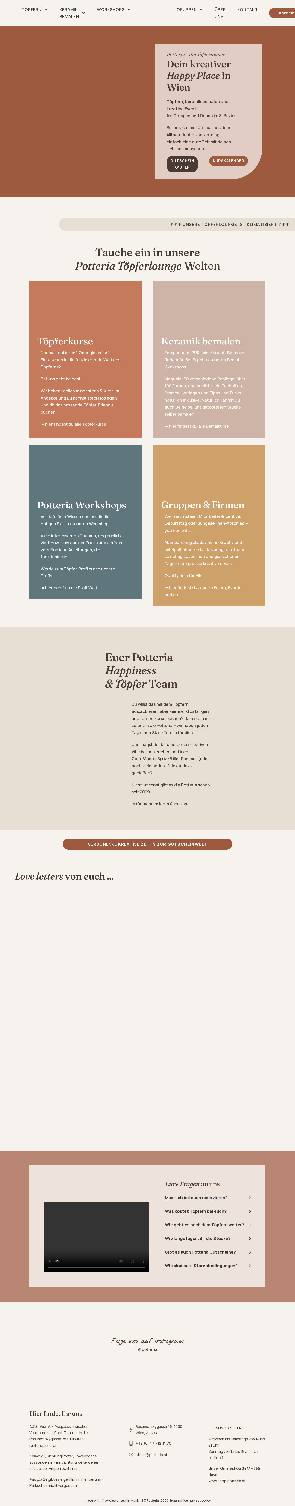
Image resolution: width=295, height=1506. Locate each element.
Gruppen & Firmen (202, 505)
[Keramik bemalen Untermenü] (83, 13)
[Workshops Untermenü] (129, 9)
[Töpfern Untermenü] (46, 9)
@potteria (147, 1349)
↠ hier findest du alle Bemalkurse (197, 426)
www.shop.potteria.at (227, 1480)
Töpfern (31, 9)
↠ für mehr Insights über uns (159, 803)
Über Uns (220, 13)
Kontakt (247, 9)
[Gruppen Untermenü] (201, 9)
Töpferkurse (65, 341)
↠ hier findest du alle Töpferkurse (73, 424)
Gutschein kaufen (182, 163)
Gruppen (187, 9)
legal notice (179, 1500)
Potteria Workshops (81, 505)
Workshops (111, 9)
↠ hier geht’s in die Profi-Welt (69, 587)
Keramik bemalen (69, 13)
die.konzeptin (119, 1500)
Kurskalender (228, 160)
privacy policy (200, 1500)
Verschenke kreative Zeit (147, 844)
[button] (208, 1197)
